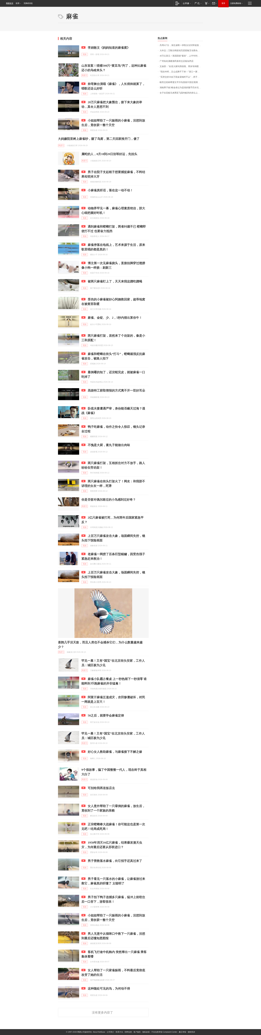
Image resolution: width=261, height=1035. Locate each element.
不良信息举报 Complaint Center (164, 1032)
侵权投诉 (191, 1032)
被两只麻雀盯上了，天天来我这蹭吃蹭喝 (115, 281)
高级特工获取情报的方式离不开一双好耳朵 (116, 390)
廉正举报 (182, 1032)
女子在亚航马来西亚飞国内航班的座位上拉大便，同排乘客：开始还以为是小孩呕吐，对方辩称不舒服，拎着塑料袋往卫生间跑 (181, 93)
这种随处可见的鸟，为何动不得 (109, 988)
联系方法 (119, 1032)
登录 (223, 3)
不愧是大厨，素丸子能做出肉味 (109, 445)
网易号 (84, 75)
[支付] (207, 3)
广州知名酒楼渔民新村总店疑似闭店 (176, 61)
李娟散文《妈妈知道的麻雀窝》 (109, 47)
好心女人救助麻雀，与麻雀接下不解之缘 (115, 751)
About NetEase (99, 1032)
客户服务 (137, 1032)
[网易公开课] (186, 3)
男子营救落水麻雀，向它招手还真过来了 (115, 860)
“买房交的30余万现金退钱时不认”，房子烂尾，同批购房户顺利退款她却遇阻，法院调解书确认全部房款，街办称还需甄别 (181, 77)
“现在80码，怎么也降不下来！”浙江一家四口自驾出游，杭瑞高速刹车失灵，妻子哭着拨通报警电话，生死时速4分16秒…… (181, 72)
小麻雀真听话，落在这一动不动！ (110, 190)
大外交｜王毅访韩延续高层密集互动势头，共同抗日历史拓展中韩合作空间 (181, 50)
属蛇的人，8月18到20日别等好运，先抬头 (109, 154)
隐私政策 (146, 1032)
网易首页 (9, 3)
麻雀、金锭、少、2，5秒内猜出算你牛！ (115, 317)
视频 (84, 54)
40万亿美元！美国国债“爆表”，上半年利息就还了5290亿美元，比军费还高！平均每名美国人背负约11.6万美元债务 (181, 56)
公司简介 (110, 1032)
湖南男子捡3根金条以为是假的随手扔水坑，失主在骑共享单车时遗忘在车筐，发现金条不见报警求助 (181, 87)
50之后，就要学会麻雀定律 (106, 715)
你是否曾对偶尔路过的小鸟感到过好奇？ (108, 499)
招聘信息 (128, 1032)
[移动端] (177, 3)
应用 (17, 3)
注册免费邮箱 (235, 3)
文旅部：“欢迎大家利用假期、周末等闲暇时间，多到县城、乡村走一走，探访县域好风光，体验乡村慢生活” (181, 66)
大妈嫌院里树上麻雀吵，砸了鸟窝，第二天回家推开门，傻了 (99, 138)
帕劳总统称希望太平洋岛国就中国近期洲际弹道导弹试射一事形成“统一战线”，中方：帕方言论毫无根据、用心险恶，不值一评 (181, 82)
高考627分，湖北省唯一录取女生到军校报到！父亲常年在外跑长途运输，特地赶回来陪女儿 (181, 45)
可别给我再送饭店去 (101, 788)
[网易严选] (197, 3)
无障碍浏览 (28, 3)
